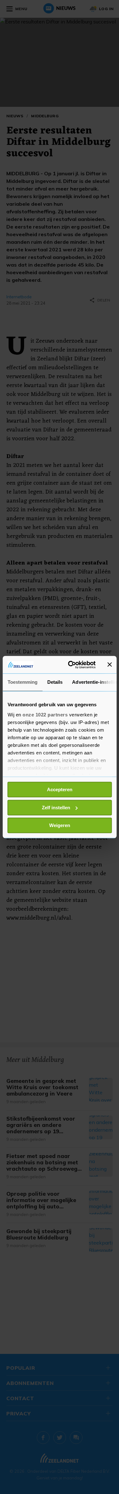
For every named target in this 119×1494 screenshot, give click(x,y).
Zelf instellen (56, 807)
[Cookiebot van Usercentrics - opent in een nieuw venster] (71, 665)
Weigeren (59, 825)
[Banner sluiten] (109, 665)
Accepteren (59, 789)
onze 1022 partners (45, 714)
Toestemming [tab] (22, 682)
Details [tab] (55, 682)
